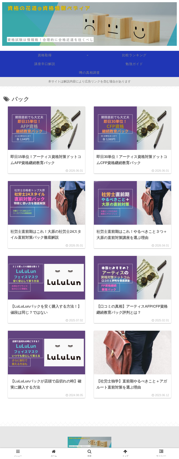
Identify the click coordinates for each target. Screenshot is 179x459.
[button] (164, 385)
